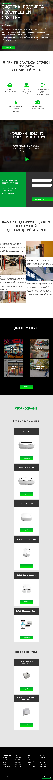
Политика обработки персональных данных (30, 778)
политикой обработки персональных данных (40, 192)
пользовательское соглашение (42, 190)
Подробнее (9, 47)
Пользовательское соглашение (10, 778)
